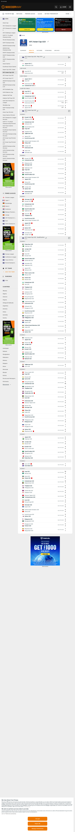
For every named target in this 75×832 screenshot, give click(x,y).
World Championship (9, 40)
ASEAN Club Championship (7, 49)
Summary (23, 50)
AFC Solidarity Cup (8, 89)
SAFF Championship (8, 42)
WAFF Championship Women (9, 159)
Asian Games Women (9, 115)
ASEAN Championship (9, 45)
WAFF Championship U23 (9, 56)
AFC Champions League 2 (9, 29)
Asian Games (6, 63)
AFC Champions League (9, 26)
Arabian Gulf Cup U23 (9, 98)
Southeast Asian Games (9, 66)
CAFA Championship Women (8, 151)
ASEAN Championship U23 (9, 81)
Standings (48, 50)
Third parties (27, 806)
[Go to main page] (15, 7)
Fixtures (39, 50)
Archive (56, 50)
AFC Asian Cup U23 (8, 72)
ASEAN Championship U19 (9, 86)
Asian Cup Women (8, 112)
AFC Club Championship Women (9, 135)
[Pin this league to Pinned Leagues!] (48, 41)
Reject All (37, 823)
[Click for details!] (45, 64)
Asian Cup (5, 23)
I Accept (37, 818)
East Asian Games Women (8, 126)
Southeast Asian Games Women (9, 130)
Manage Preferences (37, 828)
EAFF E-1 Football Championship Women (9, 122)
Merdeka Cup (6, 105)
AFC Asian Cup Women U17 (9, 143)
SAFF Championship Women (8, 155)
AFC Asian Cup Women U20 (9, 139)
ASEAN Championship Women (9, 147)
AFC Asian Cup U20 (8, 75)
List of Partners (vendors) (9, 813)
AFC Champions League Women (9, 118)
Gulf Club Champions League (9, 101)
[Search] (56, 7)
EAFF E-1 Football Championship (8, 36)
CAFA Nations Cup (8, 92)
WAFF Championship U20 (9, 60)
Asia (23, 35)
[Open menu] (70, 7)
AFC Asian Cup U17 (8, 78)
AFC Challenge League (9, 33)
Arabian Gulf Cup (7, 95)
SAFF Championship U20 (8, 108)
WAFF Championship (9, 52)
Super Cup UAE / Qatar (9, 69)
